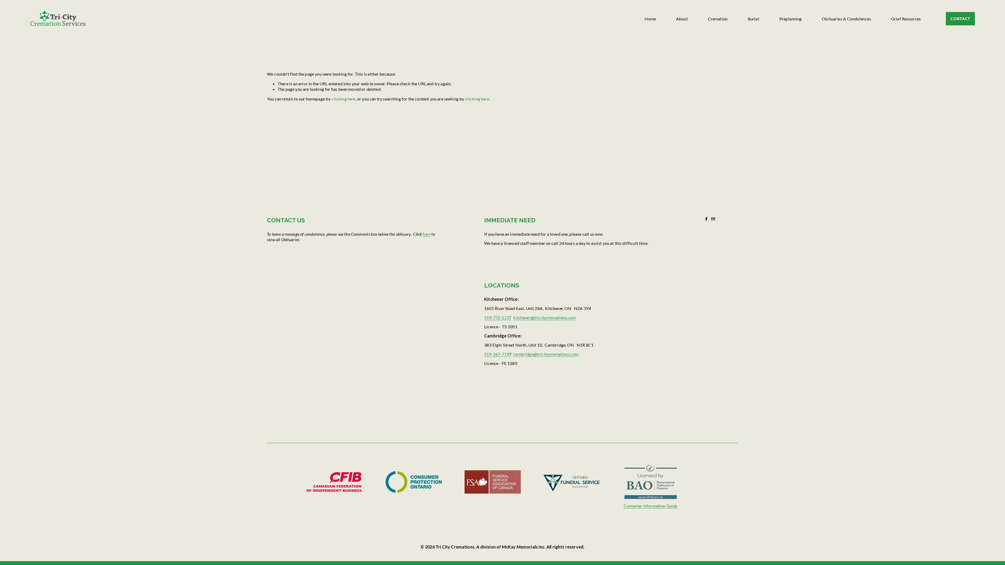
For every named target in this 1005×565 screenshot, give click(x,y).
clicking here (344, 98)
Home (650, 18)
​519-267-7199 (497, 354)
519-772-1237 (497, 317)
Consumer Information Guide (650, 505)
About (682, 18)
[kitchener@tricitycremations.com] (713, 219)
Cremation (718, 18)
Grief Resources (906, 18)
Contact (960, 18)
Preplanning (790, 18)
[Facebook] (706, 219)
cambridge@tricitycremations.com (545, 354)
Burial (753, 18)
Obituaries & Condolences (846, 18)
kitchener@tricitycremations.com (544, 317)
